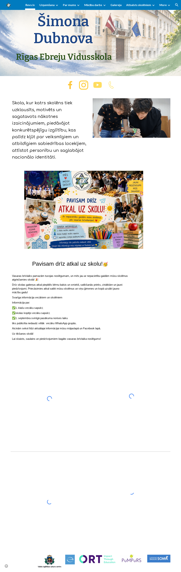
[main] (63, 38)
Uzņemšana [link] (47, 5)
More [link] (163, 5)
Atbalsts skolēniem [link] (138, 5)
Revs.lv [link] (30, 5)
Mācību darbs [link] (93, 5)
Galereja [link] (116, 5)
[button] (177, 5)
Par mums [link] (69, 5)
